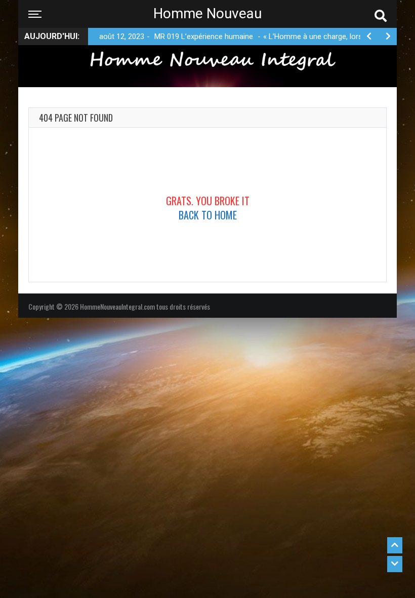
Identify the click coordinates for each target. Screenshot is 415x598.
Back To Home (208, 214)
